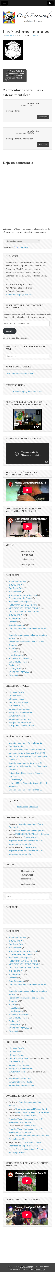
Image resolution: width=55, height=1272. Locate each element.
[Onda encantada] (27, 15)
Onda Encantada (16, 625)
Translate (23, 247)
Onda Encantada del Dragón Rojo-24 (32, 830)
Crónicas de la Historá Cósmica (23, 595)
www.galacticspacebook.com (21, 712)
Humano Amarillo (22, 806)
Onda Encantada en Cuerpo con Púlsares (27, 628)
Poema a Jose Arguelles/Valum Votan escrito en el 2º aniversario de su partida (25, 840)
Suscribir (10, 331)
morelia (30, 103)
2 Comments (34, 35)
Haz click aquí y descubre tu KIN (27, 391)
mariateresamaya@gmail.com (19, 294)
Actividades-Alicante (18, 581)
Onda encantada (26, 1266)
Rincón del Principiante (19, 658)
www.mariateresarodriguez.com (20, 373)
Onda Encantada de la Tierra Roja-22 (25, 763)
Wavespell (13, 675)
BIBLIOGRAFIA (15, 585)
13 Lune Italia (15, 696)
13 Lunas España (16, 692)
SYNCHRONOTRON (18, 662)
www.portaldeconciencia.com (21, 726)
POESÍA (12, 648)
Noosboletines (15, 618)
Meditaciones (17, 655)
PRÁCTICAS (14, 652)
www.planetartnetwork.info (20, 722)
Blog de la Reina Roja (18, 702)
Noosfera (13, 622)
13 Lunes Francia (16, 699)
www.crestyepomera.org (19, 709)
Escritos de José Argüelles (20, 601)
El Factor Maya (15, 780)
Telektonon (13, 665)
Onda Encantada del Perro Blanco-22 (25, 743)
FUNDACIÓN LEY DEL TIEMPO (23, 605)
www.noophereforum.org (20, 719)
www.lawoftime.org (17, 716)
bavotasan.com (39, 1269)
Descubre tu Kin (16, 746)
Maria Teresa (9, 35)
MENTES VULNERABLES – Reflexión (32, 834)
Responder (43, 117)
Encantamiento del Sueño (20, 598)
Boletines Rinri (15, 591)
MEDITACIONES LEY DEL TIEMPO (24, 608)
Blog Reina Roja (16, 588)
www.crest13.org (16, 706)
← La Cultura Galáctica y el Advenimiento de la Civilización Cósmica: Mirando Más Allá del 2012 (14, 75)
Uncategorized (15, 668)
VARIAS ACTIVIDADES (19, 672)
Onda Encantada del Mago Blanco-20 (25, 790)
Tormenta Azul (33, 806)
